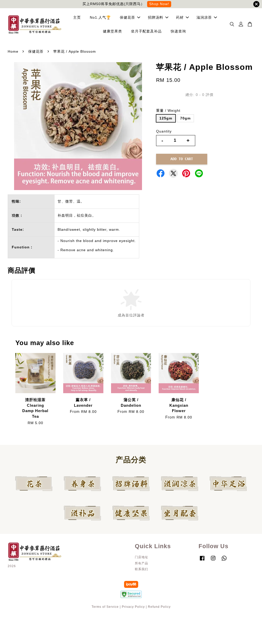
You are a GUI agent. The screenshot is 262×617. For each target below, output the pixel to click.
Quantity (164, 131)
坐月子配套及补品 (146, 31)
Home (13, 51)
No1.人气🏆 (100, 17)
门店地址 (141, 557)
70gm (185, 118)
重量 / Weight (168, 110)
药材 (180, 17)
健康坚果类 (112, 31)
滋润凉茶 (204, 17)
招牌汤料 (155, 17)
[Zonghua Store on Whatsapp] (224, 561)
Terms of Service (105, 607)
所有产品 (141, 563)
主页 (77, 17)
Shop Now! (159, 4)
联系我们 (141, 569)
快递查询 (178, 31)
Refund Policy (159, 607)
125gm (165, 118)
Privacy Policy (133, 607)
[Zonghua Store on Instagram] (213, 561)
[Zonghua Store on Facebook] (202, 561)
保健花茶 (127, 17)
